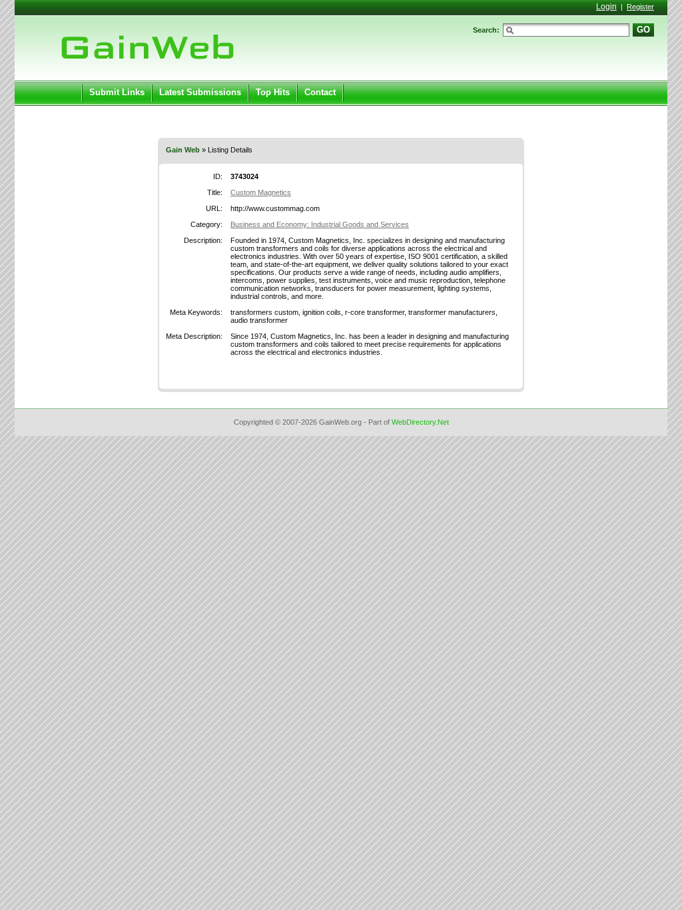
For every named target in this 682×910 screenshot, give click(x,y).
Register (640, 7)
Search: (486, 30)
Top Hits (273, 92)
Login (606, 6)
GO (643, 30)
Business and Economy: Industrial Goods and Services (319, 224)
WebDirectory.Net (420, 422)
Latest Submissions (200, 92)
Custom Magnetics (260, 192)
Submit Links (117, 92)
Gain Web (183, 150)
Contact (320, 92)
